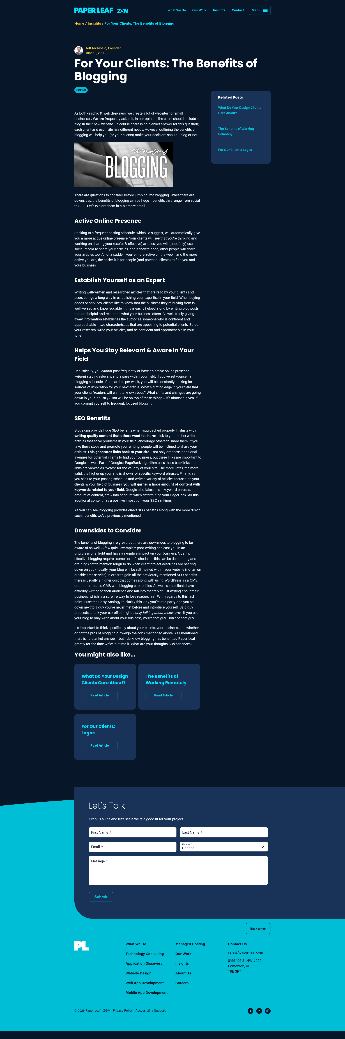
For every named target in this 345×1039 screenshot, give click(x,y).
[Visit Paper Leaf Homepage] (101, 10)
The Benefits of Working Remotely (166, 685)
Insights (219, 10)
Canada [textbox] (188, 847)
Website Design (138, 973)
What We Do (176, 10)
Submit (100, 896)
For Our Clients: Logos (98, 735)
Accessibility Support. (150, 1010)
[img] (81, 946)
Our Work (199, 10)
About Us (183, 973)
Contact (238, 10)
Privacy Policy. (123, 1010)
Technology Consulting (145, 953)
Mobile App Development (147, 992)
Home (79, 23)
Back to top (258, 928)
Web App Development (145, 982)
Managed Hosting (190, 944)
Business (81, 90)
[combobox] (224, 847)
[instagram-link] (268, 1011)
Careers (181, 982)
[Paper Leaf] (81, 949)
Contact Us (237, 944)
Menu (256, 10)
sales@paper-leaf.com (245, 952)
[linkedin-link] (259, 1011)
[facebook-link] (250, 1011)
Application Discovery (144, 963)
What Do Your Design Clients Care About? (105, 685)
